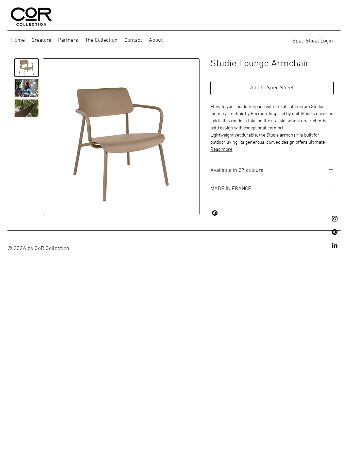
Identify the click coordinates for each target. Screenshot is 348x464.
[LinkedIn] (334, 245)
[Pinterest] (334, 232)
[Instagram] (334, 218)
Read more (221, 150)
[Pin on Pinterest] (215, 213)
